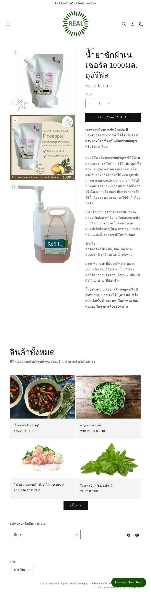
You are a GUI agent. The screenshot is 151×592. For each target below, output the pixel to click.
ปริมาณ (89, 94)
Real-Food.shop (57, 583)
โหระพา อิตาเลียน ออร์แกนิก (97, 485)
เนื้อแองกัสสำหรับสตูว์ (26, 425)
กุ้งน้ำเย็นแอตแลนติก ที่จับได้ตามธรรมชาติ (39, 484)
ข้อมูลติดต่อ (135, 587)
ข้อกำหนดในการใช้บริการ (111, 587)
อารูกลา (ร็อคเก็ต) (91, 425)
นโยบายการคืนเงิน (102, 583)
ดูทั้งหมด (75, 505)
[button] (8, 23)
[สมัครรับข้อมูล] (76, 534)
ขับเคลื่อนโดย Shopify (76, 583)
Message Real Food (128, 582)
